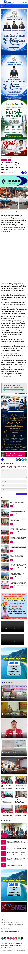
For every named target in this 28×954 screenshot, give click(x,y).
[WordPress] (10, 938)
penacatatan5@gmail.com (11, 931)
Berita (9, 160)
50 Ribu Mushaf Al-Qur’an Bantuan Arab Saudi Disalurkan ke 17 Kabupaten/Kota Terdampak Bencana (18, 530)
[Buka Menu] (23, 2)
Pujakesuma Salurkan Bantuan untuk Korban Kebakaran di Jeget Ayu (18, 538)
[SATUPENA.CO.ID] (8, 2)
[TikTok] (22, 938)
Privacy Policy (19, 943)
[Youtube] (16, 938)
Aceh (11, 506)
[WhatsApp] (25, 459)
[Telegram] (22, 459)
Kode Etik (11, 943)
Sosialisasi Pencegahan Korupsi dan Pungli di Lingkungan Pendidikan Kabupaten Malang (18, 565)
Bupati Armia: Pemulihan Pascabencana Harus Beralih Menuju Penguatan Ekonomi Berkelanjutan (17, 512)
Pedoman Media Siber (15, 945)
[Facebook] (17, 459)
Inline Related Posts (22, 393)
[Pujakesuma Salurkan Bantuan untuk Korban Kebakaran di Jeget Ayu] (5, 540)
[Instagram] (13, 938)
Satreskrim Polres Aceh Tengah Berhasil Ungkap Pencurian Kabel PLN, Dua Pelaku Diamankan (21, 787)
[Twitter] (19, 459)
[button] (21, 2)
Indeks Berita (4, 945)
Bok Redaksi (4, 943)
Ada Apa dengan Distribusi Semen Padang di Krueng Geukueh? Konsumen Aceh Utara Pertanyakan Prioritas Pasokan (17, 558)
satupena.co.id (4, 172)
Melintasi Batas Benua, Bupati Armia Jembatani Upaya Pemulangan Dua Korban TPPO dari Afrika (18, 521)
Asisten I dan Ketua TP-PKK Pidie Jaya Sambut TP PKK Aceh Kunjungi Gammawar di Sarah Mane (18, 503)
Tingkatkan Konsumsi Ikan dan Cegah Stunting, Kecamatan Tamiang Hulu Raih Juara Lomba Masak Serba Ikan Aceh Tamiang (18, 584)
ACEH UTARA (4, 160)
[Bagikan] (25, 172)
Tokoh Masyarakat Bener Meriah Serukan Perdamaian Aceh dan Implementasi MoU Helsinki (18, 547)
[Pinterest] (8, 938)
